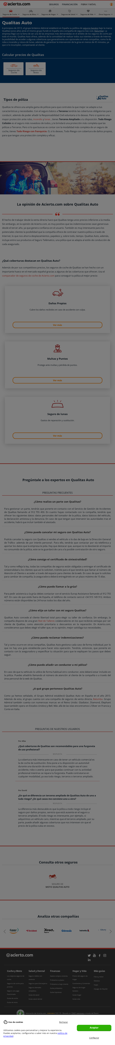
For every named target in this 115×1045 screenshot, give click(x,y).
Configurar (94, 1037)
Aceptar (94, 1027)
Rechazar (63, 1022)
